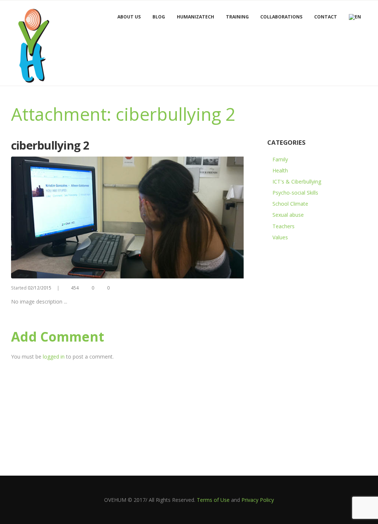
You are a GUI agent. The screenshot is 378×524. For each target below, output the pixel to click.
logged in (54, 356)
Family (280, 159)
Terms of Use (213, 499)
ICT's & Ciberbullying (296, 181)
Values (280, 237)
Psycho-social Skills (295, 192)
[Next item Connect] (195, 217)
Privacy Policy (257, 499)
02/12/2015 (39, 288)
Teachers (283, 226)
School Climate (290, 203)
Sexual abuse (288, 214)
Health (280, 170)
